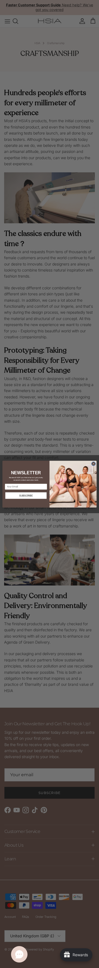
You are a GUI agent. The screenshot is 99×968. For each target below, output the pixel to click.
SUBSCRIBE (26, 495)
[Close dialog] (93, 463)
